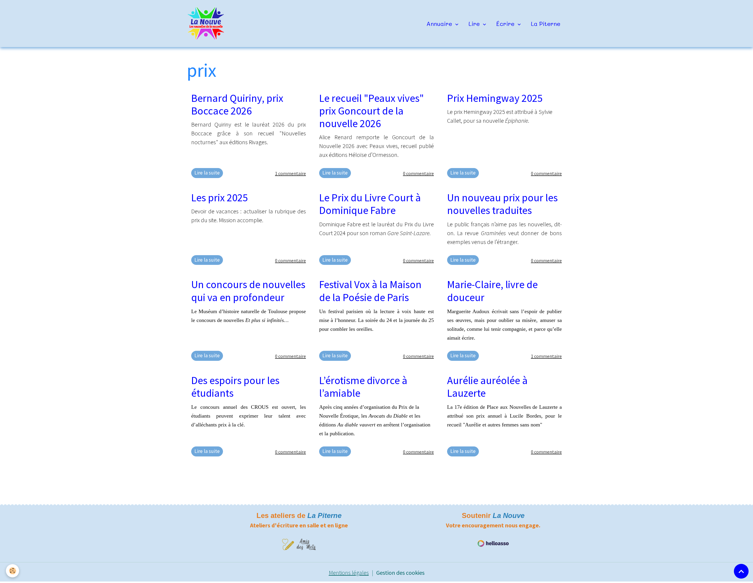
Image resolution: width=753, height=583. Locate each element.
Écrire (506, 23)
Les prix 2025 (219, 197)
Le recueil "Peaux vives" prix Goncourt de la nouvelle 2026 (371, 111)
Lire (475, 23)
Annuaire (440, 23)
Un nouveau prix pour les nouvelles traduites (502, 204)
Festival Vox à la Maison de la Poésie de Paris (370, 291)
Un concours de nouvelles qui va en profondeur (248, 291)
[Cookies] (12, 570)
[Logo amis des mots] (299, 543)
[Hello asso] (493, 543)
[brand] (207, 23)
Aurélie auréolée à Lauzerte (487, 387)
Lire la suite (207, 173)
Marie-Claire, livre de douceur (492, 291)
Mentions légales (349, 572)
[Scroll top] (741, 571)
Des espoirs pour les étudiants (235, 387)
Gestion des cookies (400, 572)
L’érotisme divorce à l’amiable (363, 387)
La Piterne (545, 23)
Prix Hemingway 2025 (495, 98)
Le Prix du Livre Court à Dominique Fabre (370, 204)
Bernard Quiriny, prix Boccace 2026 (237, 104)
